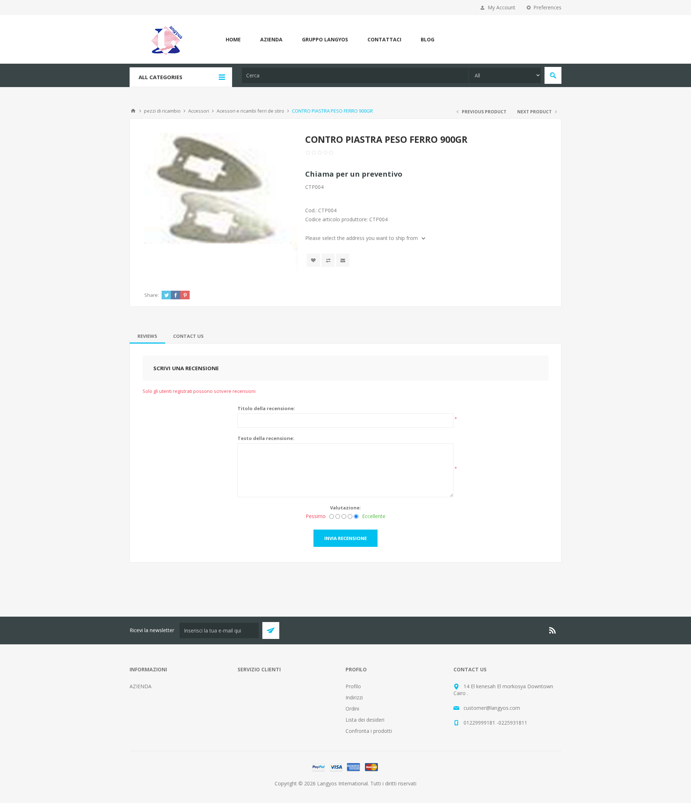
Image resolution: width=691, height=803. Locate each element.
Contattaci (384, 39)
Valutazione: (345, 507)
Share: (151, 295)
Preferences (547, 7)
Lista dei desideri (365, 719)
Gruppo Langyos (325, 39)
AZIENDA (271, 39)
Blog (427, 39)
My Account (501, 7)
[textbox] (355, 75)
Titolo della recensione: (266, 408)
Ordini (352, 708)
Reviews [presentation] (147, 336)
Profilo (353, 686)
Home (233, 39)
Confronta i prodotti (369, 730)
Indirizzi (354, 697)
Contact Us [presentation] (188, 336)
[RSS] (553, 630)
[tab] (147, 336)
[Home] (133, 111)
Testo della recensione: (266, 438)
